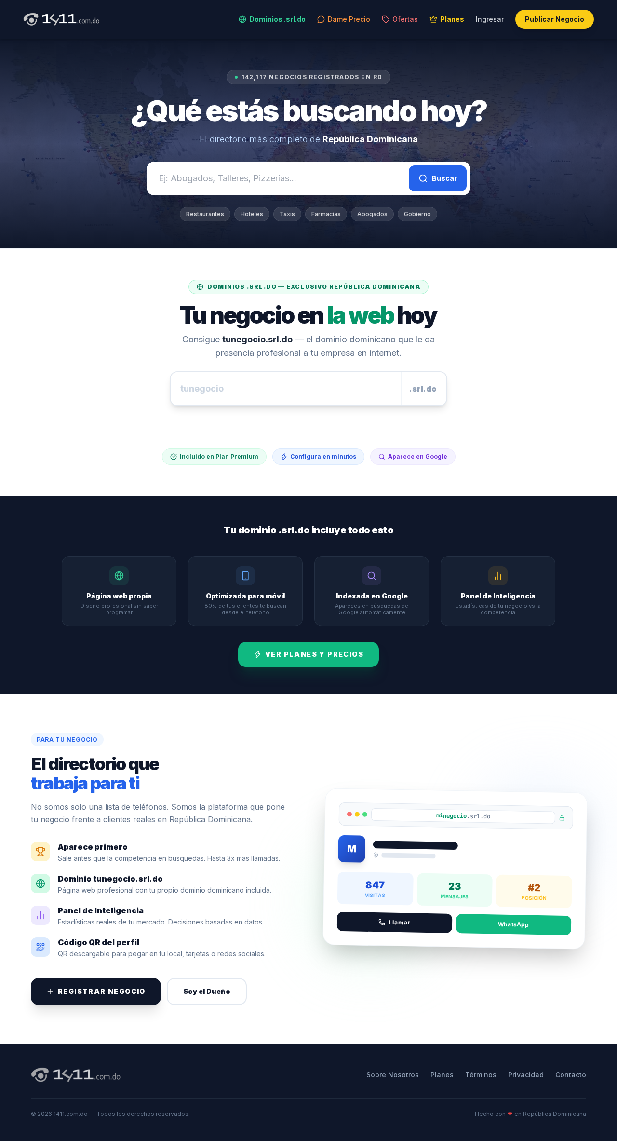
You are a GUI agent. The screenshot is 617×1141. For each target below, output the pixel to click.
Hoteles (252, 213)
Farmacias (326, 213)
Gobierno (417, 213)
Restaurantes (205, 213)
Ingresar (490, 19)
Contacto (570, 1075)
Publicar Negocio (554, 19)
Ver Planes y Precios (314, 654)
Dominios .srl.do (277, 19)
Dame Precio (349, 19)
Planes (452, 19)
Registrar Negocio (102, 991)
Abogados (372, 213)
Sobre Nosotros (392, 1075)
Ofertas (405, 19)
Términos (480, 1075)
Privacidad (526, 1075)
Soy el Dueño (206, 991)
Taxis (287, 213)
